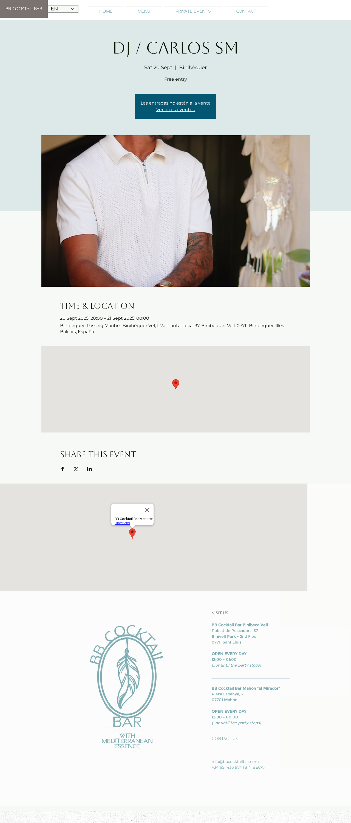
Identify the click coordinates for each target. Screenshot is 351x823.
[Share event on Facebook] (62, 469)
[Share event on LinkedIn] (89, 469)
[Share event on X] (76, 469)
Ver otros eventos (175, 109)
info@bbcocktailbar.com (235, 761)
